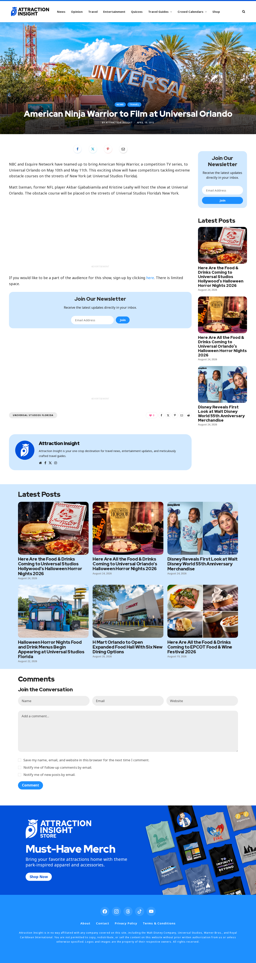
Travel (93, 12)
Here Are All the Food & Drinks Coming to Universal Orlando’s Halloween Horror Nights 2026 (222, 346)
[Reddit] (189, 415)
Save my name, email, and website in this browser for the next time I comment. (86, 760)
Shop (216, 12)
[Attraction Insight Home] (30, 11)
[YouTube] (151, 911)
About (85, 923)
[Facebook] (77, 149)
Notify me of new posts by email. (49, 774)
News (61, 12)
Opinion (77, 12)
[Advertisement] (100, 235)
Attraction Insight (119, 122)
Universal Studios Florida (33, 415)
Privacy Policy (126, 923)
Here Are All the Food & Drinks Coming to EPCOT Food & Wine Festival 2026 (199, 647)
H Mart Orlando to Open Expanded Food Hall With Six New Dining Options (128, 647)
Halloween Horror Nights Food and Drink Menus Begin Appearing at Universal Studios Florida (51, 649)
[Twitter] (93, 149)
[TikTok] (139, 911)
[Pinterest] (108, 149)
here (150, 277)
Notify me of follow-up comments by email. (57, 767)
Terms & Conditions (159, 923)
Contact (102, 923)
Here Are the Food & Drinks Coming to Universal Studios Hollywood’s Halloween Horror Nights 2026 (220, 276)
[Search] (243, 11)
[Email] (123, 149)
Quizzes (137, 12)
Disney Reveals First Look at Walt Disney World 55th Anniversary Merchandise (221, 413)
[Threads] (128, 911)
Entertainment (114, 12)
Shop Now (39, 876)
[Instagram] (116, 911)
